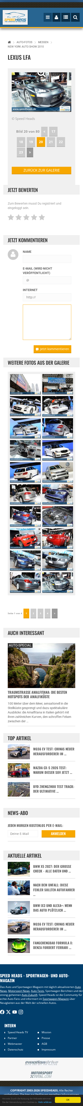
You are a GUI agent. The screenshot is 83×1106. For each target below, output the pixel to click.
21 (51, 142)
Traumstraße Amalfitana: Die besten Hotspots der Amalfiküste (37, 694)
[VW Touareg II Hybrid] (57, 472)
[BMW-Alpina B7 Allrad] (57, 494)
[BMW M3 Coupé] (25, 538)
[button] (16, 92)
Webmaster (15, 1044)
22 (61, 142)
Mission (46, 1032)
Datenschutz (15, 1049)
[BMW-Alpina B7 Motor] (57, 516)
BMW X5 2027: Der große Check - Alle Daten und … (52, 868)
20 (41, 142)
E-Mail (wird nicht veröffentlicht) (37, 271)
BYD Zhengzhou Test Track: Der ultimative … (53, 789)
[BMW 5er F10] (57, 560)
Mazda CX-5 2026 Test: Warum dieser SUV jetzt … (52, 770)
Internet (30, 290)
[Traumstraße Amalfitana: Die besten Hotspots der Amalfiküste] (41, 665)
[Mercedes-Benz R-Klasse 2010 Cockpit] (25, 450)
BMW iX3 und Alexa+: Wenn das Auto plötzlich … (52, 907)
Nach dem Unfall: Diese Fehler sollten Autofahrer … (54, 890)
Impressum (49, 1049)
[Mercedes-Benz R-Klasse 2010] (25, 428)
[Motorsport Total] (41, 1075)
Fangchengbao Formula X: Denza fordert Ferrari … (53, 945)
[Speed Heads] (15, 17)
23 (21, 152)
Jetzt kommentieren (54, 349)
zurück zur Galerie (41, 170)
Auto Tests (37, 991)
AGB (44, 1044)
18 (21, 142)
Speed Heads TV (18, 1032)
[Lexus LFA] (57, 582)
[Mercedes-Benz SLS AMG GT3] (25, 406)
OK (67, 1099)
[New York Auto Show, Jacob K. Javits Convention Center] (25, 384)
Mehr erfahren (45, 1102)
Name (27, 251)
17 (53, 131)
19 (31, 142)
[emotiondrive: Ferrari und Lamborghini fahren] (41, 1063)
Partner (12, 1038)
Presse (46, 1038)
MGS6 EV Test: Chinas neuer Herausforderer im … (53, 751)
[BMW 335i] (25, 560)
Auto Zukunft (29, 995)
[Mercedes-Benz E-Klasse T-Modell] (57, 450)
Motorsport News (19, 991)
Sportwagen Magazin (56, 999)
